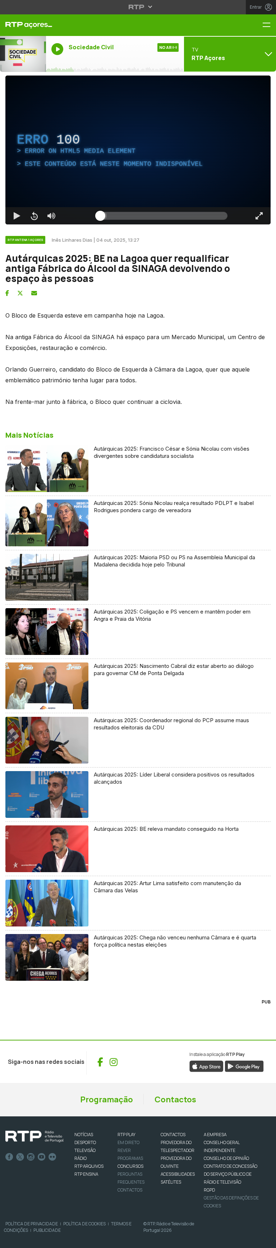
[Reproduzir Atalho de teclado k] (11, 1239)
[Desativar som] (46, 1239)
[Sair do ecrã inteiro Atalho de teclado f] (264, 1239)
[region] (138, 624)
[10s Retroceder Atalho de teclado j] (28, 1239)
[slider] (164, 1239)
